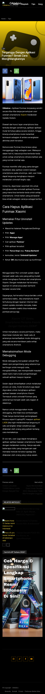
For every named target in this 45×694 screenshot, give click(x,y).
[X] (10, 71)
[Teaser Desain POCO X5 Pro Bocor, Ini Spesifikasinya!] (8, 536)
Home (3, 19)
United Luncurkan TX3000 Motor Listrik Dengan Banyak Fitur (11, 488)
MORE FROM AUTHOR (31, 502)
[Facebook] (5, 71)
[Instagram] (13, 659)
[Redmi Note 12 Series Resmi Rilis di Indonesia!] (8, 524)
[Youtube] (31, 659)
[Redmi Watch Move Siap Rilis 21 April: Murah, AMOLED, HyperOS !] (8, 511)
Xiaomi (24, 115)
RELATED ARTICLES (12, 502)
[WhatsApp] (16, 71)
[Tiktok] (19, 659)
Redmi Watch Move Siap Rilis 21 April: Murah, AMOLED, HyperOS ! (28, 512)
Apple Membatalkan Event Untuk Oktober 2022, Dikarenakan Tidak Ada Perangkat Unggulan (32, 490)
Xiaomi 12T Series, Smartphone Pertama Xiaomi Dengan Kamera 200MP (22, 322)
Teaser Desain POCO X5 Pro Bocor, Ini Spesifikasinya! (28, 535)
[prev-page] (4, 544)
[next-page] (8, 544)
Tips (9, 19)
